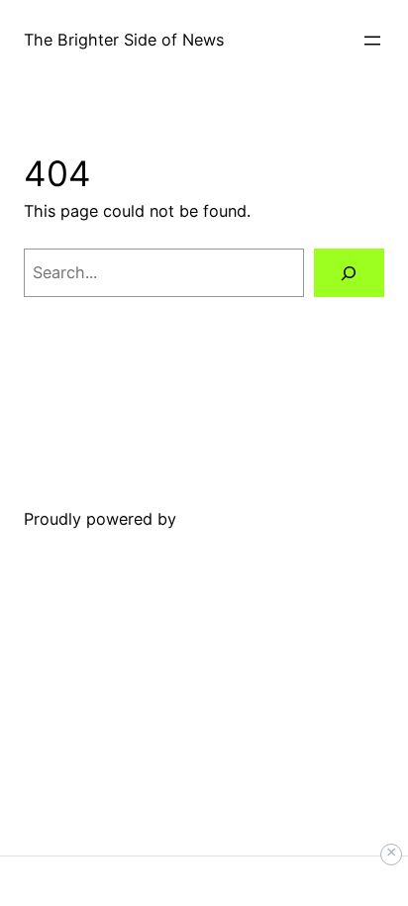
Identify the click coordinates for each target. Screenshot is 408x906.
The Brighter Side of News (124, 40)
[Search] (349, 273)
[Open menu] (372, 40)
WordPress (221, 519)
